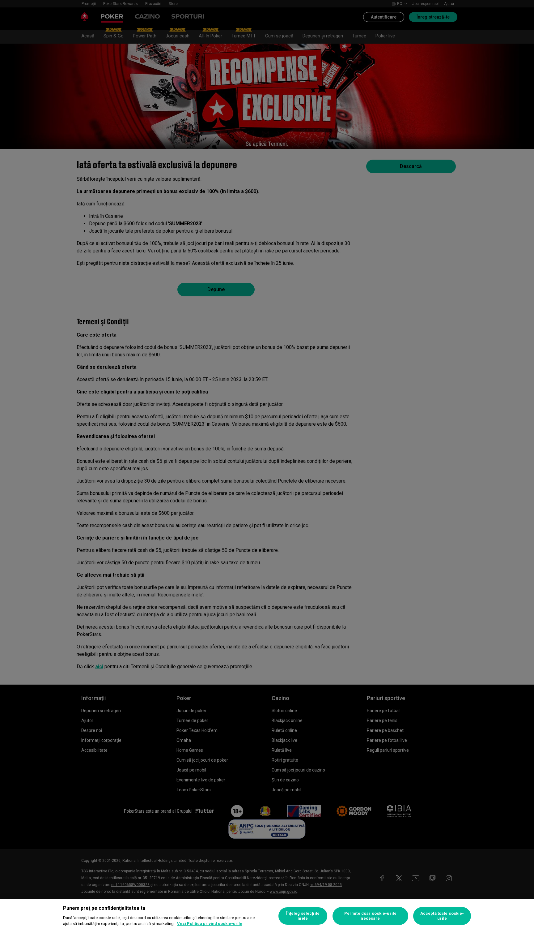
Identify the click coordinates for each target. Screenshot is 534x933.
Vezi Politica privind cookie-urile (209, 923)
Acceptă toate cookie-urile (442, 916)
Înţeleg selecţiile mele (303, 916)
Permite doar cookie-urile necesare (370, 916)
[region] (267, 916)
